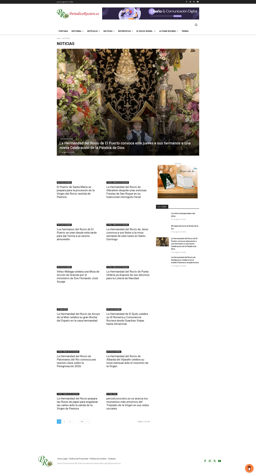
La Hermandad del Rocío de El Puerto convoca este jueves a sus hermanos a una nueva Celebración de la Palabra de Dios (184, 243)
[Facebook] (186, 1)
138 (81, 421)
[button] (196, 24)
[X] (193, 1)
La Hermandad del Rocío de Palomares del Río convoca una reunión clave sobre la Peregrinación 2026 (76, 361)
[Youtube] (197, 1)
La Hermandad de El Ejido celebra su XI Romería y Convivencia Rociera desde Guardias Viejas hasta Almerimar (127, 319)
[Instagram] (190, 1)
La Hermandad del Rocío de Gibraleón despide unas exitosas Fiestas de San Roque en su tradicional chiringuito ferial (126, 192)
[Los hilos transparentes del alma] (162, 216)
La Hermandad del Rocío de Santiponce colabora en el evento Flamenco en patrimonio (185, 260)
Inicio (59, 38)
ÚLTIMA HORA (62, 309)
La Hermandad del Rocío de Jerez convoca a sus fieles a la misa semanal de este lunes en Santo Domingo (127, 234)
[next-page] (88, 421)
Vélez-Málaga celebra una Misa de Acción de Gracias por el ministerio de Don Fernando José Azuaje (78, 276)
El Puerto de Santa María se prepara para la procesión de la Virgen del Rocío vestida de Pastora (76, 192)
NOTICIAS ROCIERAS (66, 139)
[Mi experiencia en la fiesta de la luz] (162, 229)
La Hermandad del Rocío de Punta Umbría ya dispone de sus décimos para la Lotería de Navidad (127, 275)
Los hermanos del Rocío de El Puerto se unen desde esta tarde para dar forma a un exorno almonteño (77, 234)
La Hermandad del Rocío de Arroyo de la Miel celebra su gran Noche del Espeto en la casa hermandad (78, 317)
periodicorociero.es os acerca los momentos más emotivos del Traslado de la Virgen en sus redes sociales (127, 403)
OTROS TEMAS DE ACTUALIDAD (117, 182)
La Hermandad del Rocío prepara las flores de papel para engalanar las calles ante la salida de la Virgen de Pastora (77, 403)
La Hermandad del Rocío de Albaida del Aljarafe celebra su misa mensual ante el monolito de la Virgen (127, 361)
